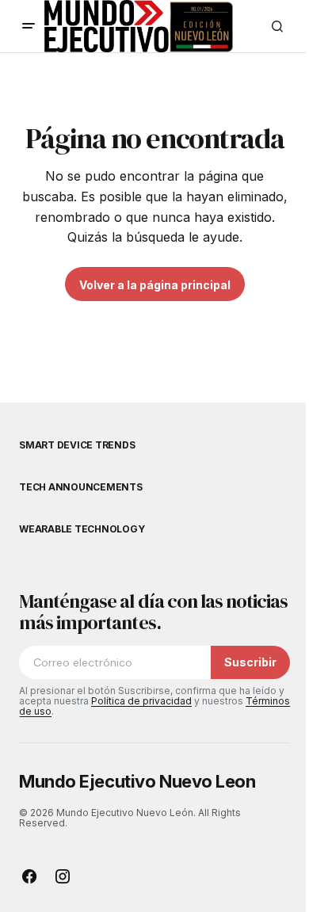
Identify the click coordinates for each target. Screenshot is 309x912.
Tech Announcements (81, 487)
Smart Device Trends (77, 445)
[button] (28, 26)
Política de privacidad (141, 701)
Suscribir (250, 662)
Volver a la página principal (155, 285)
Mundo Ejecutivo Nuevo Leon (137, 781)
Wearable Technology (81, 529)
